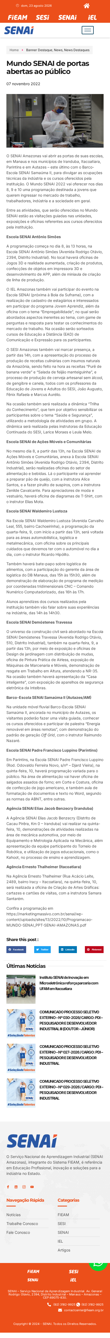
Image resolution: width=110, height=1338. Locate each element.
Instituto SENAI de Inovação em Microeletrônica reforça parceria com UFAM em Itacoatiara (69, 983)
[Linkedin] (16, 1187)
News (58, 50)
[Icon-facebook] (8, 1187)
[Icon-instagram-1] (24, 1187)
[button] (16, 949)
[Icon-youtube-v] (32, 1187)
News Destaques (76, 50)
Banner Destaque (39, 50)
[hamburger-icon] (88, 30)
